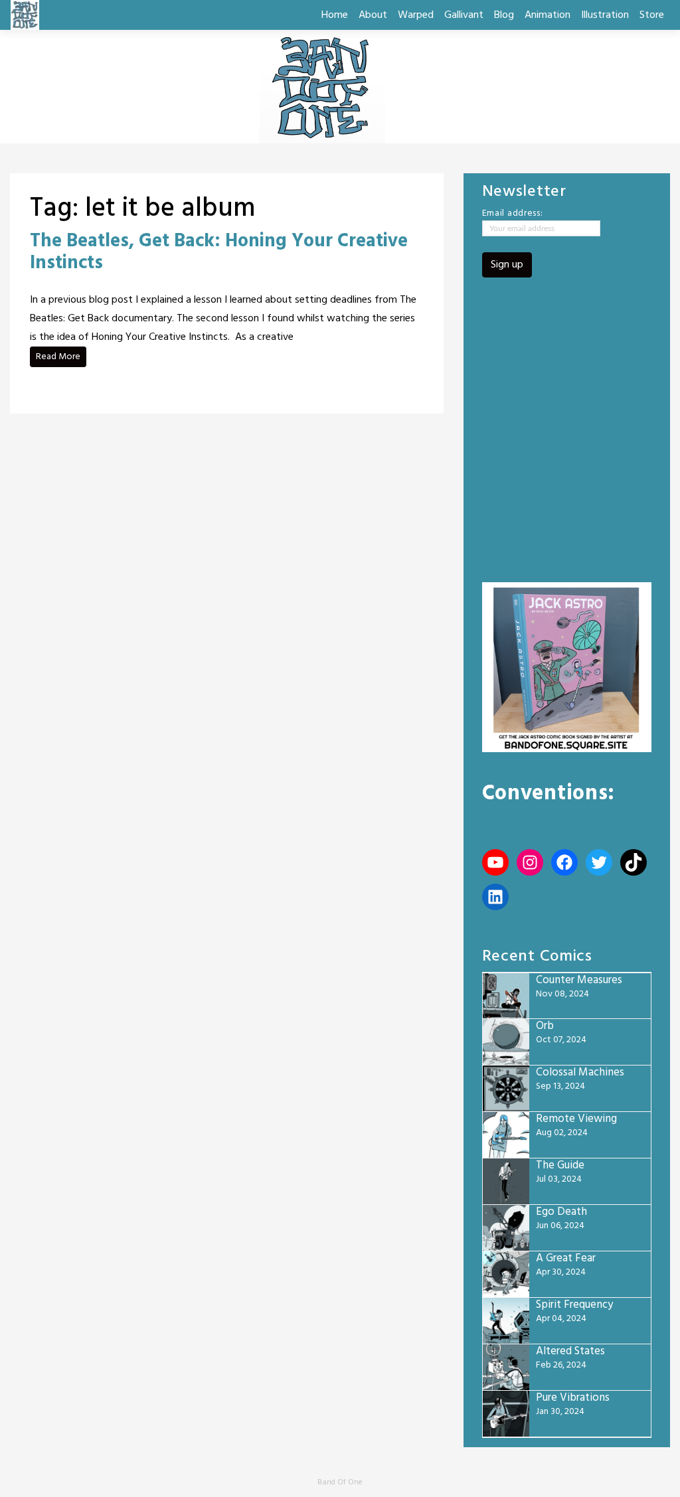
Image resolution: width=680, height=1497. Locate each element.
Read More (58, 356)
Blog (504, 15)
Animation (547, 15)
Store (651, 15)
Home (334, 15)
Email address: (512, 213)
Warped (416, 15)
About (373, 15)
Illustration (605, 15)
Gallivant (463, 15)
